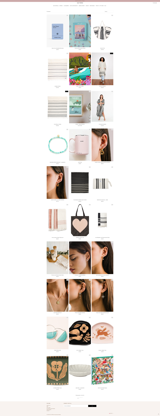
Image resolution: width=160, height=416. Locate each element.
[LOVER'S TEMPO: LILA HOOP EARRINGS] (57, 182)
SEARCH (48, 410)
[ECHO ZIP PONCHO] (102, 69)
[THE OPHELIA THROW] (57, 107)
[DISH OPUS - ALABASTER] (80, 370)
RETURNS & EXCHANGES (51, 408)
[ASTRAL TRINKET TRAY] (102, 333)
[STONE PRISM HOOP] (57, 333)
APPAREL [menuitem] (60, 5)
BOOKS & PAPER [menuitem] (81, 5)
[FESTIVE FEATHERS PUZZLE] (102, 370)
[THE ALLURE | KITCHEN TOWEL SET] (57, 220)
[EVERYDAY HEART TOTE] (80, 220)
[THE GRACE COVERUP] (102, 107)
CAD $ (111, 413)
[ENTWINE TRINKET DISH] (57, 370)
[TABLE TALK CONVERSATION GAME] (57, 31)
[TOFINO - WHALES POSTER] (80, 107)
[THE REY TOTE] (102, 31)
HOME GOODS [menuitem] (92, 5)
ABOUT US (48, 405)
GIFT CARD (48, 407)
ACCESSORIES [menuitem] (66, 5)
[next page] (82, 397)
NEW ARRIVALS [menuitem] (56, 5)
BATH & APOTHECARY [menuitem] (73, 5)
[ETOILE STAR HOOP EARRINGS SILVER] (102, 295)
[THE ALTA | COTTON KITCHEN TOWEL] (57, 257)
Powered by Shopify (57, 414)
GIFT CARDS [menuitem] (101, 5)
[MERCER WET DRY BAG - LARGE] (102, 182)
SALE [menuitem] (105, 5)
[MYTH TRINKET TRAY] (80, 333)
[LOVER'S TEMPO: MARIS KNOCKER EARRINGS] (102, 145)
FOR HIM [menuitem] (97, 5)
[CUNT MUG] (80, 145)
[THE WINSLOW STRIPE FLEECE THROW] (80, 182)
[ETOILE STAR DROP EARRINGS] (80, 295)
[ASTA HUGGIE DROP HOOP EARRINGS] (102, 257)
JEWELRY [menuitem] (87, 5)
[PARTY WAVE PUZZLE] (80, 69)
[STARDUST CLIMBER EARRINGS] (80, 257)
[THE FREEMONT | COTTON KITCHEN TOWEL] (102, 220)
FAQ (47, 406)
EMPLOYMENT (49, 409)
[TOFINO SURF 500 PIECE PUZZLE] (80, 31)
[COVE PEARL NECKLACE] (57, 295)
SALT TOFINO (80, 3)
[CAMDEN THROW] (57, 69)
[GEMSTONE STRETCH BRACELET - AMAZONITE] (57, 145)
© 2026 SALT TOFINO (50, 414)
